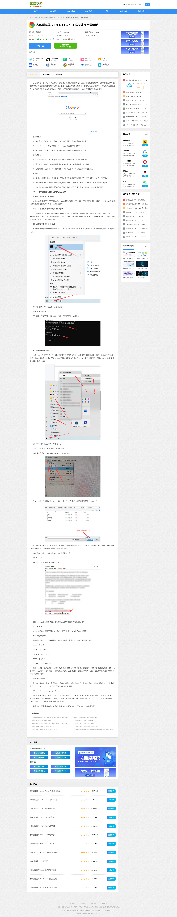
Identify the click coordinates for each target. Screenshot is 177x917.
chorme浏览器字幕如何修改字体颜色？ (85, 717)
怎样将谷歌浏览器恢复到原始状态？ (85, 720)
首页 (36, 11)
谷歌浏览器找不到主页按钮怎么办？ (85, 723)
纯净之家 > (38, 17)
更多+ (146, 134)
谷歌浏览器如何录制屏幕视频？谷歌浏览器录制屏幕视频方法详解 (93, 729)
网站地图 (104, 903)
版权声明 (93, 903)
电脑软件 (45, 17)
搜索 (147, 4)
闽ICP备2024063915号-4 (94, 913)
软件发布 (72, 903)
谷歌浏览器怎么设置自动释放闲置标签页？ (87, 726)
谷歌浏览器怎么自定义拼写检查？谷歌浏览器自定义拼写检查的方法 (51, 723)
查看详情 (111, 791)
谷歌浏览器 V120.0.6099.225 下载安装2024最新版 (72, 17)
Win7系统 (88, 11)
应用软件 (52, 17)
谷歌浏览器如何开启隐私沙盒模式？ (42, 720)
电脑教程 (123, 11)
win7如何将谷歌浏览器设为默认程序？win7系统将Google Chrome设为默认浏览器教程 (57, 717)
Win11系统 (53, 11)
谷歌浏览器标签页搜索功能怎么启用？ (43, 726)
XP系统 (106, 11)
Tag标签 (83, 903)
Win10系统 (71, 11)
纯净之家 (84, 913)
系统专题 (141, 11)
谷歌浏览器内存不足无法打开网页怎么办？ (44, 729)
